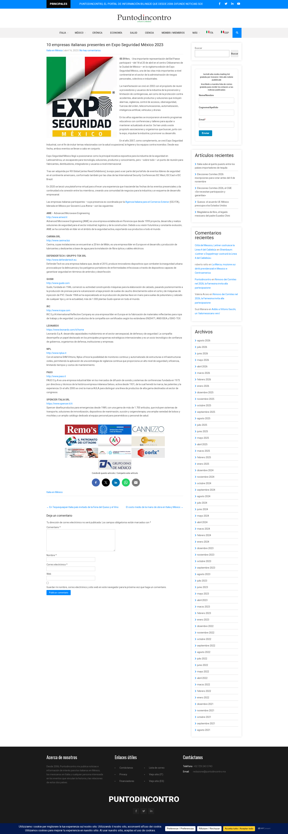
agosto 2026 (203, 340)
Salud (133, 32)
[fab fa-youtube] (239, 3)
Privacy (123, 774)
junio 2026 (202, 353)
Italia (62, 32)
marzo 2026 (203, 373)
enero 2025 (203, 464)
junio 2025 (202, 431)
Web (48, 574)
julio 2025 (202, 425)
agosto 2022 (203, 652)
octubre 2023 (204, 561)
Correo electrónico (57, 564)
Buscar (198, 48)
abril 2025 (202, 444)
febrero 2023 (204, 613)
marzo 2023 (203, 606)
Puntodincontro (203, 279)
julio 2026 (202, 347)
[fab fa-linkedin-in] (232, 3)
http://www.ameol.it (56, 217)
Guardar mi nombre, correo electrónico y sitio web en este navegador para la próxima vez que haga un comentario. (106, 587)
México (79, 32)
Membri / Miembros (173, 32)
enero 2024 (203, 541)
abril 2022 (202, 678)
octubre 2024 (204, 483)
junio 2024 (202, 509)
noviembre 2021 (205, 710)
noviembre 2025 (205, 399)
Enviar (205, 133)
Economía (116, 32)
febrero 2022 (204, 691)
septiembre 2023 (206, 567)
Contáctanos (126, 767)
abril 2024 (202, 522)
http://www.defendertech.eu (61, 259)
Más (195, 32)
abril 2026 (202, 366)
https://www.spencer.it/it (59, 403)
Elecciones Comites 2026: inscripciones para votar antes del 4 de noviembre (215, 178)
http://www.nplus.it (56, 353)
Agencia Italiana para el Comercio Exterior (147, 202)
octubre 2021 (204, 717)
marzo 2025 (203, 451)
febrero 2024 (204, 535)
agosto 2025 (203, 418)
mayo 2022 (203, 671)
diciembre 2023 (205, 548)
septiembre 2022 (206, 645)
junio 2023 (202, 587)
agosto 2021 (203, 730)
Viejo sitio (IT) (156, 774)
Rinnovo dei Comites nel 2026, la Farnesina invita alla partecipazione (215, 283)
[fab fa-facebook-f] (219, 3)
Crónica (97, 32)
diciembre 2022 (205, 626)
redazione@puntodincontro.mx (209, 771)
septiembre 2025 (206, 412)
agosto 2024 (203, 496)
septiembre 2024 (206, 489)
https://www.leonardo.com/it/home (65, 329)
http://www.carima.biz (58, 240)
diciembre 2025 (205, 392)
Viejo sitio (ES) (156, 781)
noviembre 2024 (205, 477)
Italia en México (54, 50)
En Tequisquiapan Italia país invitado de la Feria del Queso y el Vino (82, 507)
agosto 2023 (203, 574)
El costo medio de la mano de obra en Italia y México (154, 507)
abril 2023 (202, 600)
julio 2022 (202, 658)
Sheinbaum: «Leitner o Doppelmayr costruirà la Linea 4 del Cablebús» (216, 253)
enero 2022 (203, 697)
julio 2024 (202, 502)
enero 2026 (203, 386)
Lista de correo (156, 767)
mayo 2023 (203, 593)
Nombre (51, 555)
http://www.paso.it (56, 376)
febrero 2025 (204, 457)
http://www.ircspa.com (58, 310)
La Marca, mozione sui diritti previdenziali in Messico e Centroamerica (215, 268)
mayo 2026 (203, 360)
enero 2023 (203, 619)
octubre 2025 (204, 405)
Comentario (53, 527)
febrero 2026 (204, 379)
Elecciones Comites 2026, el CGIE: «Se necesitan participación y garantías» (213, 192)
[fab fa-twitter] (226, 3)
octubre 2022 (204, 639)
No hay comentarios (90, 50)
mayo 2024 (203, 515)
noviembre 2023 (205, 554)
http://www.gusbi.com (58, 283)
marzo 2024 (203, 528)
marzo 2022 (203, 684)
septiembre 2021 (206, 723)
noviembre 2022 (205, 632)
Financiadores (127, 781)
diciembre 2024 (205, 470)
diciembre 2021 (205, 704)
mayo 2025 (203, 438)
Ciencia (149, 32)
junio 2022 (202, 665)
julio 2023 (202, 580)
